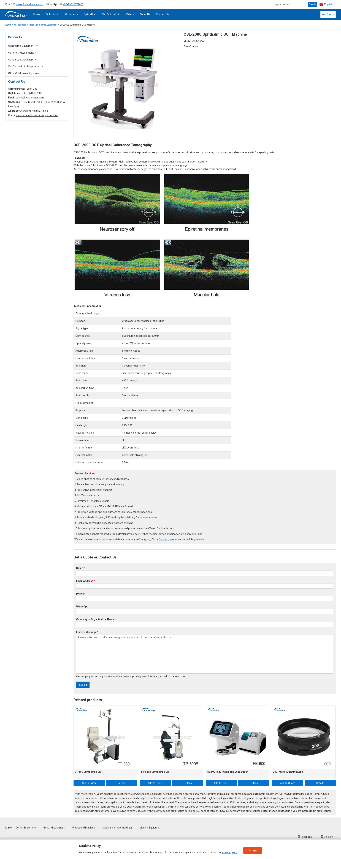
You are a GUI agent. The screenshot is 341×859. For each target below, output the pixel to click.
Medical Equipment (150, 827)
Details (122, 783)
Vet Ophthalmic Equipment (23, 66)
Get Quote (328, 14)
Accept (252, 850)
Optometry (71, 14)
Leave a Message (87, 632)
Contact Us (162, 14)
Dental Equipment (26, 827)
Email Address (85, 581)
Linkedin (328, 836)
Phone (80, 593)
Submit (83, 684)
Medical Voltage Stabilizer (117, 827)
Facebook (306, 836)
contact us (284, 811)
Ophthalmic (52, 14)
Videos (130, 14)
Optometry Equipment (21, 52)
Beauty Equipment (54, 827)
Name (80, 568)
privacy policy (229, 852)
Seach (312, 4)
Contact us (165, 539)
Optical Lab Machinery (20, 59)
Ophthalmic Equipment (21, 45)
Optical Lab (90, 14)
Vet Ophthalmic (111, 14)
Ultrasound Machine (83, 827)
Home (36, 14)
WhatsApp (82, 606)
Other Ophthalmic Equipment (25, 73)
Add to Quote (89, 783)
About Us (145, 14)
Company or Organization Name (96, 619)
